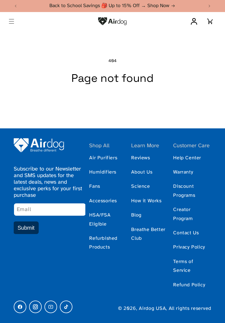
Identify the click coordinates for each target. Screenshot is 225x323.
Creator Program (183, 214)
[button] (11, 21)
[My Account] (194, 21)
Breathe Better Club (148, 234)
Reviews (140, 158)
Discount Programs (184, 191)
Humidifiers (102, 172)
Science (140, 186)
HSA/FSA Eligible (99, 220)
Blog (136, 215)
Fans (94, 186)
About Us (141, 172)
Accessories (103, 201)
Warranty (183, 172)
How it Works (146, 201)
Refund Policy (189, 285)
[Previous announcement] (16, 6)
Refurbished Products (103, 243)
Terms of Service (183, 266)
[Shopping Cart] (210, 21)
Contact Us (186, 233)
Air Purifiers (103, 158)
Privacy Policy (189, 247)
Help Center (187, 158)
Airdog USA (152, 308)
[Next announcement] (209, 6)
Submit (26, 228)
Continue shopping (112, 102)
